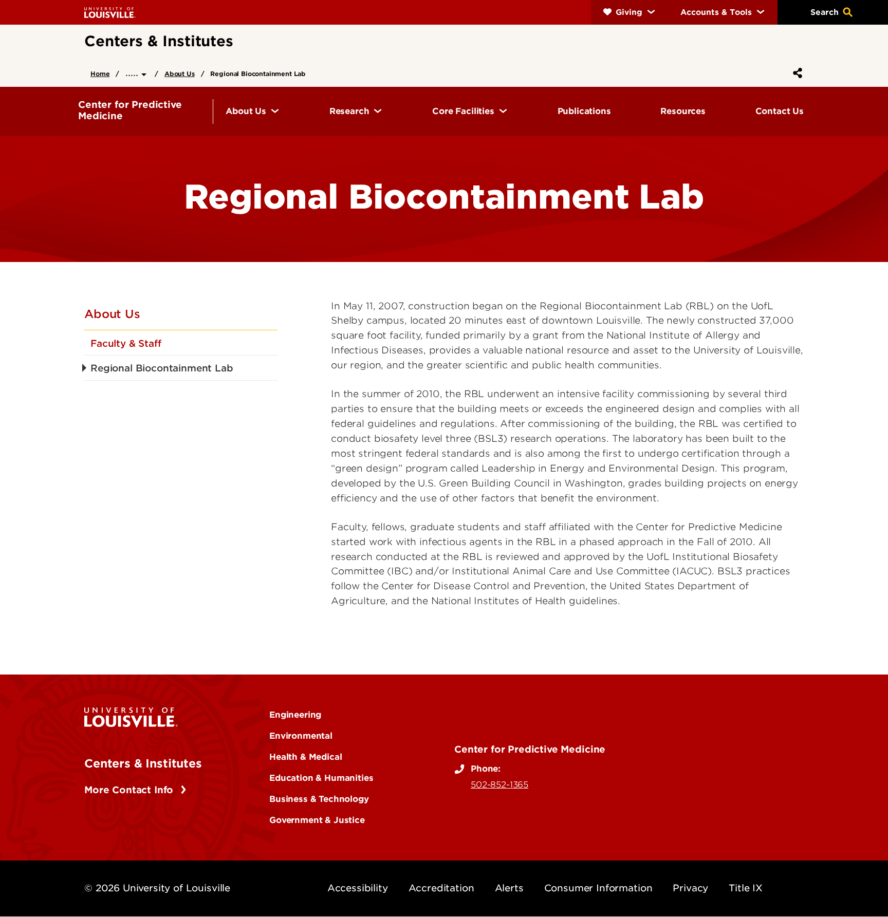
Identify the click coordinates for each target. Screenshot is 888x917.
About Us (179, 74)
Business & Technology (319, 799)
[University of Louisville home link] (110, 12)
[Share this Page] (795, 73)
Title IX (746, 888)
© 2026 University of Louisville (157, 888)
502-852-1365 (499, 784)
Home (99, 74)
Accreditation (441, 888)
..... (133, 72)
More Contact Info (130, 789)
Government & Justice (317, 820)
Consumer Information (598, 888)
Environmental (300, 736)
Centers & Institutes (143, 763)
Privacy (690, 888)
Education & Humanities (321, 778)
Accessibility (357, 888)
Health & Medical (305, 757)
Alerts (509, 888)
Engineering (295, 714)
